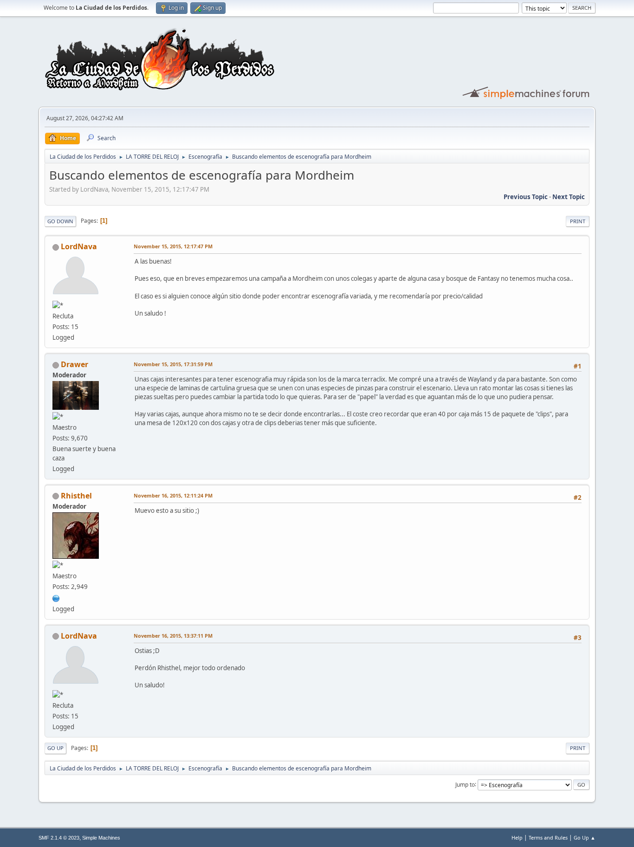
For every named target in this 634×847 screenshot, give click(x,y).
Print (577, 221)
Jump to (465, 784)
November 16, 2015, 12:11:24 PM (173, 495)
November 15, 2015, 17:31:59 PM (173, 364)
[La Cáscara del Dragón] (56, 597)
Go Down (60, 221)
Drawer (74, 364)
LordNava (79, 246)
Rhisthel (76, 496)
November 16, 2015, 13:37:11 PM (173, 635)
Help (517, 837)
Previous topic (526, 197)
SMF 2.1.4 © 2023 (59, 838)
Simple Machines (101, 838)
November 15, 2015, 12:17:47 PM (173, 246)
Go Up (55, 747)
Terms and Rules (548, 837)
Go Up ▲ (584, 837)
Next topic (568, 197)
